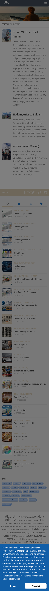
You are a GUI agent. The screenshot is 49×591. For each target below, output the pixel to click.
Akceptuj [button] (36, 586)
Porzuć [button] (13, 586)
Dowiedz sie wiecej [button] (11, 579)
